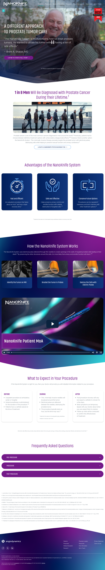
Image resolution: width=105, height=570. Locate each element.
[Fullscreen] (101, 352)
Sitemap (43, 563)
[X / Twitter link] (7, 548)
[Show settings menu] (97, 352)
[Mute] (93, 352)
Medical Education (58, 4)
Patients (40, 4)
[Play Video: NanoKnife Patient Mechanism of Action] (52, 324)
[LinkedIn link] (12, 548)
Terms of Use (97, 543)
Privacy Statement (98, 541)
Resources (89, 4)
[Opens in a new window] (11, 541)
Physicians (48, 4)
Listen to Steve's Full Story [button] (18, 58)
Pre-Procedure (12, 457)
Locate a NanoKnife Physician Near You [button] (51, 147)
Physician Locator (78, 4)
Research (69, 4)
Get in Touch (97, 4)
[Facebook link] (3, 548)
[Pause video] (3, 10)
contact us (29, 563)
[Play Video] (4, 352)
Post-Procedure (12, 474)
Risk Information (83, 546)
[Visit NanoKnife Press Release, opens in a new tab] (98, 15)
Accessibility (16, 563)
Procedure (10, 466)
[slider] (50, 352)
